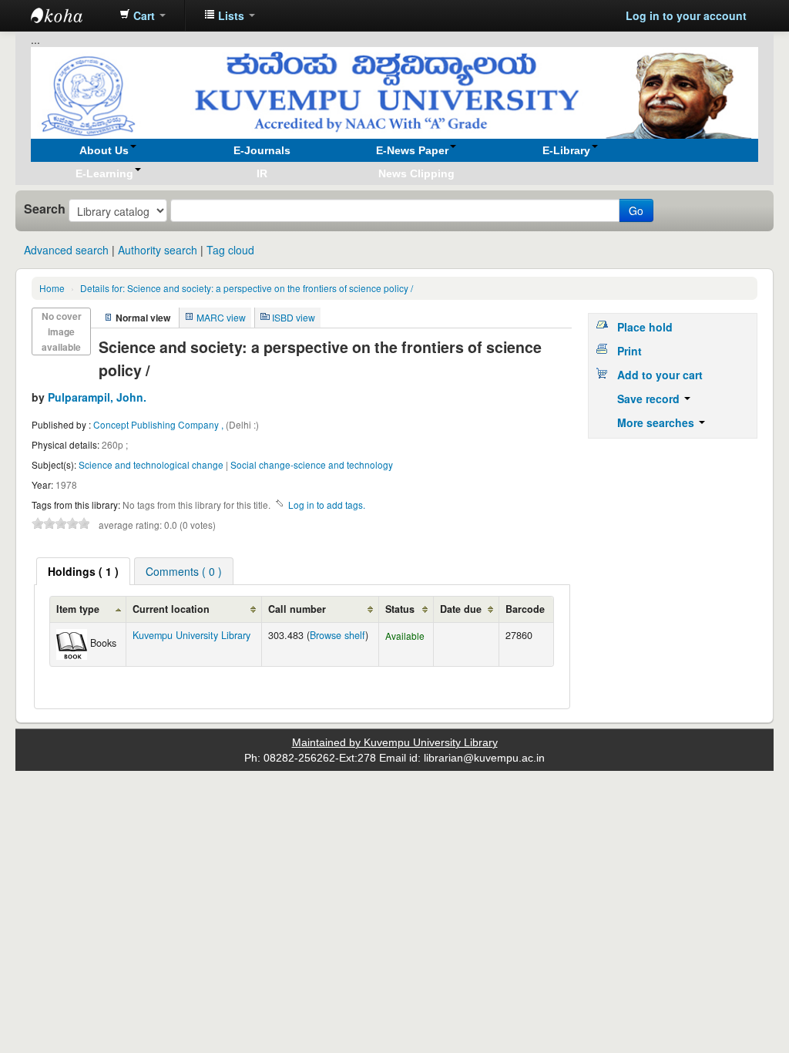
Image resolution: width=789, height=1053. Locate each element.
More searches (657, 422)
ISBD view (293, 317)
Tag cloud (230, 249)
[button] (142, 15)
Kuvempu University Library (191, 635)
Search (44, 209)
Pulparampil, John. (97, 397)
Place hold (645, 327)
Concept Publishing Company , (159, 424)
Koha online (69, 15)
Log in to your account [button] (686, 15)
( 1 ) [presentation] (83, 571)
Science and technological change (151, 464)
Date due (461, 609)
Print (629, 350)
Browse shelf (337, 635)
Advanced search (66, 249)
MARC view (221, 317)
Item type (77, 609)
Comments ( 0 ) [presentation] (184, 571)
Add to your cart (660, 374)
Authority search (157, 249)
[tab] (83, 571)
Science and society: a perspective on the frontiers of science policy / (246, 287)
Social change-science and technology (311, 464)
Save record (650, 398)
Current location (171, 609)
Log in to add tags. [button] (326, 504)
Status (400, 609)
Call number (297, 609)
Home (52, 287)
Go (636, 210)
